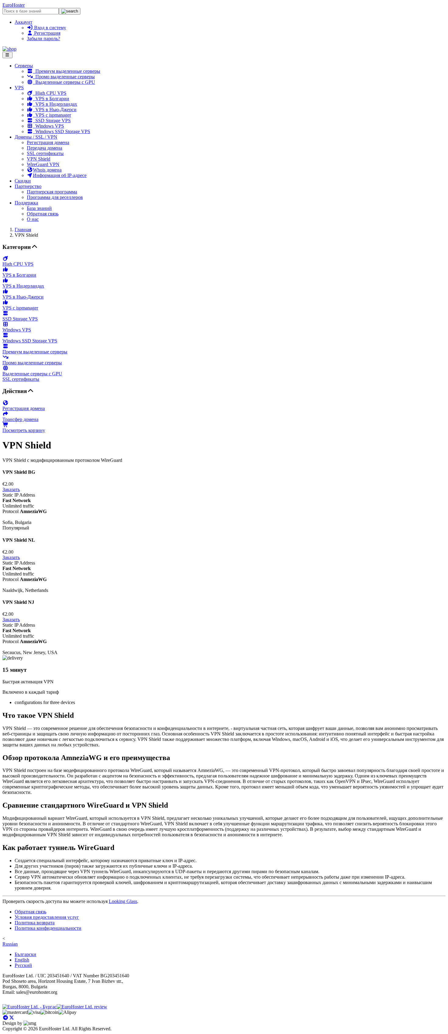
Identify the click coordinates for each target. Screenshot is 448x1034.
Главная (23, 229)
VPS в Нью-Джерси (54, 109)
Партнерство (28, 186)
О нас (33, 219)
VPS (19, 87)
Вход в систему (49, 27)
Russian (10, 944)
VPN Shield (38, 158)
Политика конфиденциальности (48, 928)
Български (25, 954)
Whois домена (47, 169)
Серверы (24, 65)
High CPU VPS (49, 93)
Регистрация (46, 33)
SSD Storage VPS (52, 120)
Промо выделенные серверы (64, 76)
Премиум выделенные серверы (66, 71)
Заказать (11, 489)
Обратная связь (43, 213)
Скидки (23, 180)
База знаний (39, 208)
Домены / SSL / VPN (36, 137)
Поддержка (26, 202)
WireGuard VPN (43, 164)
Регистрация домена (48, 142)
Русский (23, 965)
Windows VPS (48, 126)
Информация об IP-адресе (60, 175)
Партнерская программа (52, 191)
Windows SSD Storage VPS (61, 131)
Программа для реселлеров (55, 197)
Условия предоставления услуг (47, 917)
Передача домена (44, 147)
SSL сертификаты (45, 153)
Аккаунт (23, 22)
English (22, 959)
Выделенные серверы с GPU (64, 82)
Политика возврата (35, 922)
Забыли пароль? (43, 38)
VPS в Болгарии (51, 98)
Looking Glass (123, 901)
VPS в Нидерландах (55, 104)
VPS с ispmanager (52, 115)
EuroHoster (13, 5)
